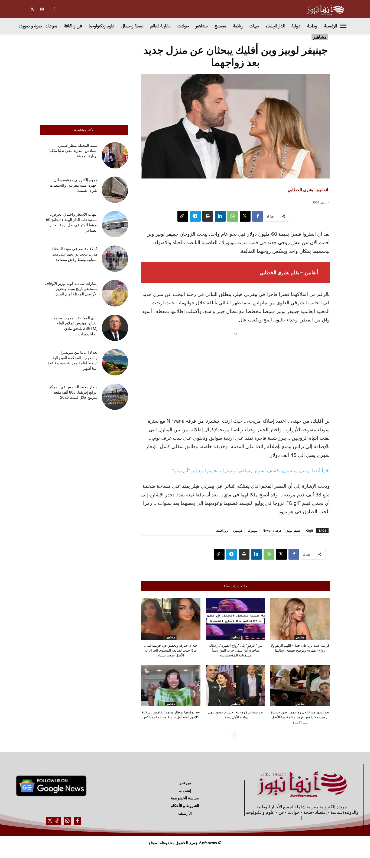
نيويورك (252, 530)
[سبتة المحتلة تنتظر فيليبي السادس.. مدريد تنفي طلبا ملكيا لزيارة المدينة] (115, 155)
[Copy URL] (182, 216)
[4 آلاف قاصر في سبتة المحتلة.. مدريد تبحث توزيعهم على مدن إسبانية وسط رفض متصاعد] (115, 258)
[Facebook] (54, 9)
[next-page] (230, 735)
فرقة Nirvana (272, 530)
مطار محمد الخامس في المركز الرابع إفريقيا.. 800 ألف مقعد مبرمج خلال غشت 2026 (73, 392)
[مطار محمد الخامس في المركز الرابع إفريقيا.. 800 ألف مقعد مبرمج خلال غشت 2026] (115, 397)
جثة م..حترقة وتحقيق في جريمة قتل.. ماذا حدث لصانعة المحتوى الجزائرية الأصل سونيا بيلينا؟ (170, 650)
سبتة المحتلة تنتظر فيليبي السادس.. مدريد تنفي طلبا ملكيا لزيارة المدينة (73, 150)
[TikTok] (57, 821)
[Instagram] (42, 9)
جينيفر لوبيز (294, 530)
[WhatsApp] (232, 216)
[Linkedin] (220, 216)
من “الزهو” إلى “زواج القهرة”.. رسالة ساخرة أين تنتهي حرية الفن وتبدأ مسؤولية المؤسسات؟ (235, 650)
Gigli (309, 530)
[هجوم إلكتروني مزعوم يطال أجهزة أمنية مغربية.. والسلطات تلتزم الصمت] (115, 190)
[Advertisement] (84, 78)
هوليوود (237, 530)
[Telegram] (195, 216)
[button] (21, 27)
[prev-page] (238, 735)
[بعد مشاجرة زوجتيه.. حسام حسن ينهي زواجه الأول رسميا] (235, 685)
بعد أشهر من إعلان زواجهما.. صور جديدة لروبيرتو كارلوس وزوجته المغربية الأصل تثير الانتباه (300, 717)
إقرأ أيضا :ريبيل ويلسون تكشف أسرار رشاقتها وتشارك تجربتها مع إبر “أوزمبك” (251, 470)
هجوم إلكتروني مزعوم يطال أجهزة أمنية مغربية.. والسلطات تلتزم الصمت (74, 185)
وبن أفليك (222, 530)
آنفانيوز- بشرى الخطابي (308, 189)
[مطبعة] (207, 216)
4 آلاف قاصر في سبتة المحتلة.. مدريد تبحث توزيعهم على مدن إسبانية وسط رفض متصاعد (74, 254)
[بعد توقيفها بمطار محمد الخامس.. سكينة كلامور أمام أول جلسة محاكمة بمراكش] (170, 685)
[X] (32, 9)
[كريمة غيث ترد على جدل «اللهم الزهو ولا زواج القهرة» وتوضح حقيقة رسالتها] (300, 619)
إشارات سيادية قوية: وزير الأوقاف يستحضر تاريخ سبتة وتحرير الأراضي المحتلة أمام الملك (71, 288)
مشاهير (320, 37)
